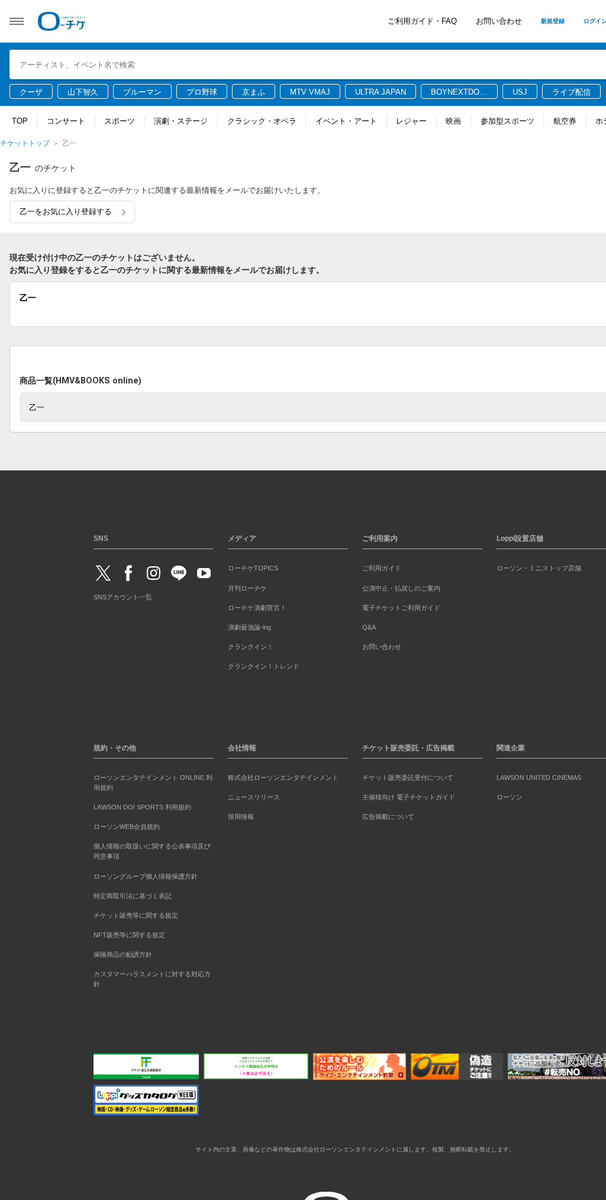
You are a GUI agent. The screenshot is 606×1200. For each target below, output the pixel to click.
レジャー (411, 121)
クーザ (31, 92)
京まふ (253, 92)
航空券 (564, 121)
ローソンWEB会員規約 (127, 824)
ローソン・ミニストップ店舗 (539, 566)
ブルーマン (142, 92)
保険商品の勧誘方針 (123, 952)
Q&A (369, 624)
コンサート (66, 121)
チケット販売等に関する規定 (136, 913)
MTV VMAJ (310, 92)
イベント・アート (346, 121)
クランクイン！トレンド (263, 663)
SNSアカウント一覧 (123, 595)
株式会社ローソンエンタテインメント (283, 775)
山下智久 (82, 92)
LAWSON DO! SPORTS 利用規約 (142, 805)
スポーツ (119, 121)
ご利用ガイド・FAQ (422, 21)
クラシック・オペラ (261, 121)
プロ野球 (201, 92)
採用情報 (241, 814)
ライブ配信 (571, 92)
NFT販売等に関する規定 (129, 932)
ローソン (510, 795)
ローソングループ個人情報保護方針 (146, 874)
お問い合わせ (499, 21)
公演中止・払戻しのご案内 (401, 585)
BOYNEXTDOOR (458, 93)
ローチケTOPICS (253, 566)
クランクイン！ (250, 644)
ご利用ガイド (381, 566)
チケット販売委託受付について (407, 775)
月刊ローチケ (247, 585)
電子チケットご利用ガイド (401, 605)
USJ (519, 92)
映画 (453, 121)
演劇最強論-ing (249, 624)
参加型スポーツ (507, 121)
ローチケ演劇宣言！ (257, 605)
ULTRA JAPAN (380, 92)
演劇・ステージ (181, 121)
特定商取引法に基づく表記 (133, 893)
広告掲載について (388, 814)
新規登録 (553, 21)
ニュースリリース (254, 795)
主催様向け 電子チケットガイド (408, 795)
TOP (20, 121)
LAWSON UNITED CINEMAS (539, 775)
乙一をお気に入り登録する (66, 211)
